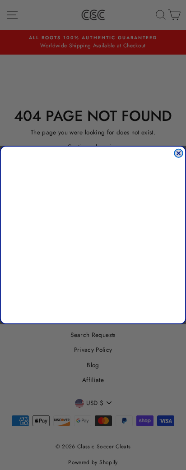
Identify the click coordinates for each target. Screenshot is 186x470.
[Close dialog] (178, 153)
